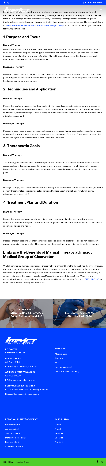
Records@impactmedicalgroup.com (22, 394)
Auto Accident (12, 429)
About (58, 429)
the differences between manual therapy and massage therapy (35, 25)
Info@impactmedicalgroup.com (20, 380)
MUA (57, 362)
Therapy (59, 358)
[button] (101, 10)
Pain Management (63, 367)
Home (58, 424)
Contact (59, 442)
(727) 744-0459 (12, 362)
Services (59, 433)
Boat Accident (12, 442)
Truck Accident (12, 433)
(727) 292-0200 (91, 279)
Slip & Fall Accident (14, 446)
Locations (60, 437)
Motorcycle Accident (15, 437)
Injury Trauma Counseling (67, 371)
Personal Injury (12, 424)
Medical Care (61, 354)
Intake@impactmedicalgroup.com (21, 366)
